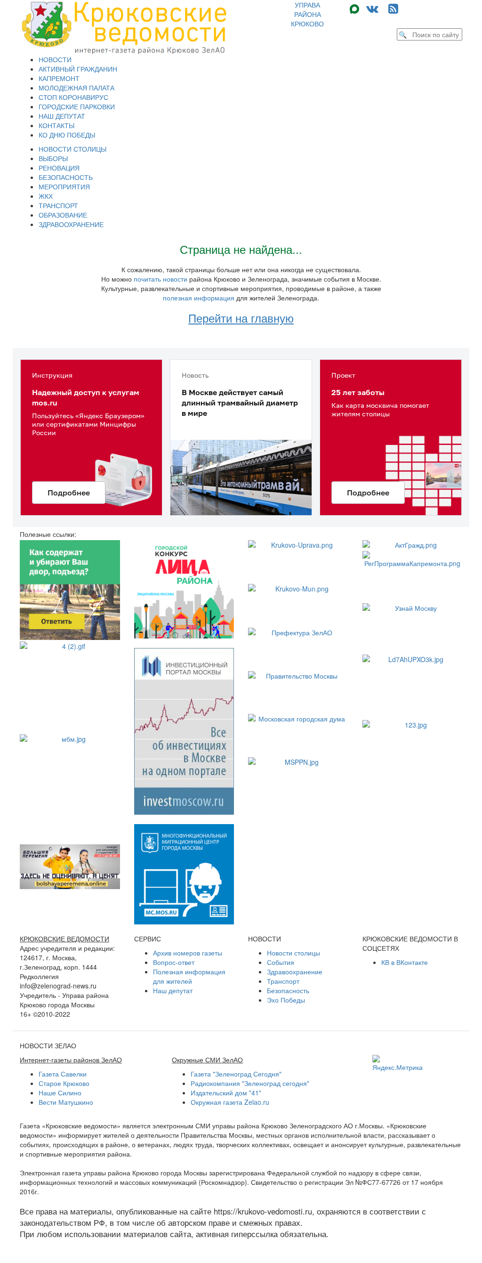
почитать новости (160, 278)
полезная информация (198, 297)
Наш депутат (173, 990)
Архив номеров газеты (187, 952)
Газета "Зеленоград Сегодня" (236, 1073)
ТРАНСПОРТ (58, 205)
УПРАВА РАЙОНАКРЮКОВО (307, 14)
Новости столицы (293, 952)
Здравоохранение (294, 971)
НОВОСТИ (55, 59)
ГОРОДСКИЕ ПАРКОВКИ (77, 106)
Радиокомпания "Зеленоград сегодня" (250, 1083)
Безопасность (288, 990)
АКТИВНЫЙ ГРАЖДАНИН (78, 68)
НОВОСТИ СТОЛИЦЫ (72, 149)
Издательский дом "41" (226, 1092)
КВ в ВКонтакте (404, 962)
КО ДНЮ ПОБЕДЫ (67, 134)
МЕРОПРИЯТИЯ (64, 186)
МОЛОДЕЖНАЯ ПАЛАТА (76, 87)
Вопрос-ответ (173, 962)
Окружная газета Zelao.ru (230, 1102)
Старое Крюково (64, 1083)
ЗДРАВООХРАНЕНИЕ (71, 224)
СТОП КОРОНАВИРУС (73, 97)
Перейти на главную (241, 317)
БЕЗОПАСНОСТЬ (66, 177)
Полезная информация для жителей (189, 976)
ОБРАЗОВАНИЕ (63, 214)
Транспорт (283, 981)
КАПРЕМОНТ (59, 78)
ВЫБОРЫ (53, 158)
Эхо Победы (286, 999)
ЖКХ (46, 196)
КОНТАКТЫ (56, 125)
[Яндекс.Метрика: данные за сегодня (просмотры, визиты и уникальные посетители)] (397, 1063)
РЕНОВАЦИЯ (59, 167)
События (280, 962)
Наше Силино (60, 1092)
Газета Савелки (63, 1073)
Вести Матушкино (66, 1102)
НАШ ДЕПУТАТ (62, 116)
